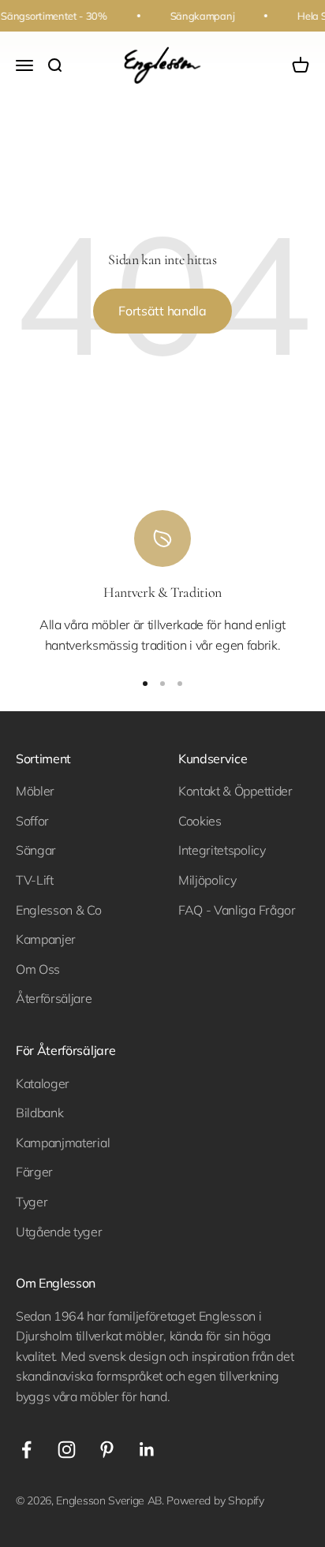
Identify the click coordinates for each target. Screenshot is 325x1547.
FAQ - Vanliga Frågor (237, 910)
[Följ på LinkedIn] (147, 1449)
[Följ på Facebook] (26, 1449)
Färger (34, 1172)
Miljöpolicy (207, 880)
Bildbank (39, 1112)
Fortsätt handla (162, 311)
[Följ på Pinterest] (107, 1449)
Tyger (31, 1202)
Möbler (35, 791)
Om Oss (38, 969)
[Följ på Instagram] (66, 1449)
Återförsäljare (54, 998)
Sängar (36, 850)
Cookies (200, 821)
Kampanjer (46, 939)
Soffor (32, 821)
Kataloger (42, 1083)
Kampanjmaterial (63, 1142)
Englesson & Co (59, 910)
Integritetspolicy (222, 850)
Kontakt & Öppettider (235, 791)
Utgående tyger (59, 1231)
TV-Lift (35, 880)
